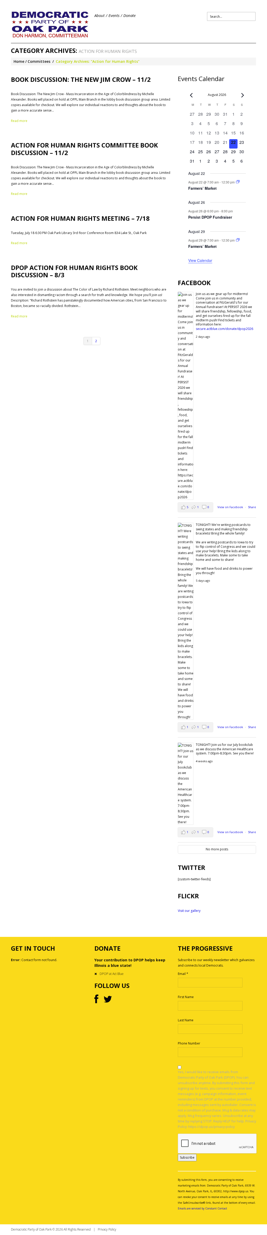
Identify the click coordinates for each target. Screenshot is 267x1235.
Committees (39, 61)
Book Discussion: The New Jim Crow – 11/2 (81, 79)
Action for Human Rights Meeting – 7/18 (80, 218)
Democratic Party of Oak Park (31, 1229)
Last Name (185, 1020)
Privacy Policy (107, 1229)
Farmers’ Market (202, 188)
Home (19, 61)
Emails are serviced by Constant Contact (202, 1208)
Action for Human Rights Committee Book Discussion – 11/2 (84, 149)
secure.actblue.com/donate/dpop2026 (224, 329)
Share (252, 507)
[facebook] (96, 999)
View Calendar (200, 260)
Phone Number (189, 1043)
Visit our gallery (189, 910)
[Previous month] (191, 95)
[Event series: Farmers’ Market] (238, 182)
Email (183, 974)
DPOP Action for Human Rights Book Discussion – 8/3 (74, 271)
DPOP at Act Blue (112, 974)
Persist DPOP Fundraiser (210, 217)
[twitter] (108, 999)
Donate (129, 15)
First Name (186, 997)
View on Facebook (230, 507)
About (99, 15)
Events (113, 15)
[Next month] (243, 95)
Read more (19, 121)
